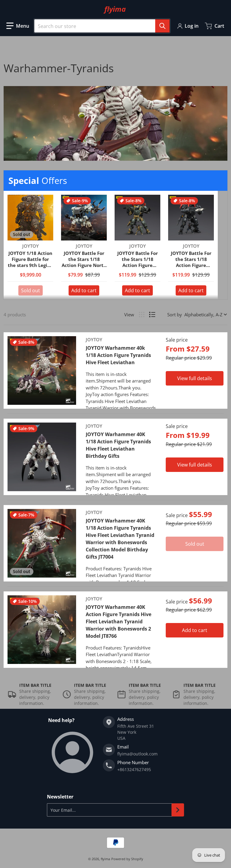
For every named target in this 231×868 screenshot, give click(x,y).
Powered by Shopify (127, 859)
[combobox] (102, 26)
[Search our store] (162, 26)
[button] (18, 26)
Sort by (174, 315)
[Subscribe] (177, 810)
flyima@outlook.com (137, 754)
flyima (105, 859)
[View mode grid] (142, 314)
